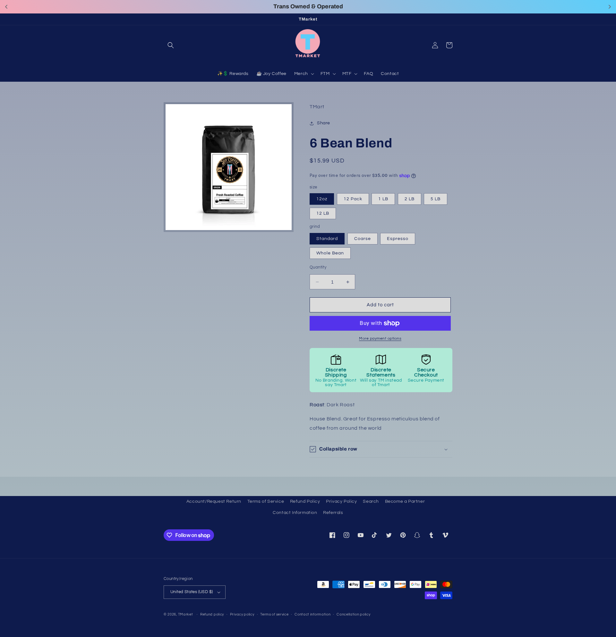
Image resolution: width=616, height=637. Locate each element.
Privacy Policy (341, 501)
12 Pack (353, 199)
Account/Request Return (213, 501)
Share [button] (323, 123)
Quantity (318, 267)
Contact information (312, 614)
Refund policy (212, 614)
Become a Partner (405, 501)
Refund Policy (305, 501)
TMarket (185, 614)
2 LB (410, 199)
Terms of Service (265, 501)
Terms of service (274, 614)
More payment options (380, 338)
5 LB (436, 199)
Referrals (333, 512)
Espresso (397, 238)
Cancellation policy (353, 614)
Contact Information (295, 512)
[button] (171, 45)
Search (371, 501)
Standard (327, 238)
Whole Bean (330, 253)
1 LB (383, 199)
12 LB (322, 213)
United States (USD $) (191, 592)
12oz (321, 199)
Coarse (362, 238)
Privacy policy (242, 614)
